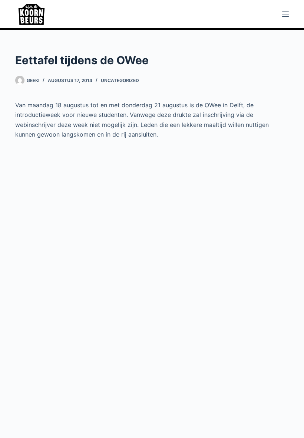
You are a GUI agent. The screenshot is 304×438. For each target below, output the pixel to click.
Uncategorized (120, 80)
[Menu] (285, 14)
